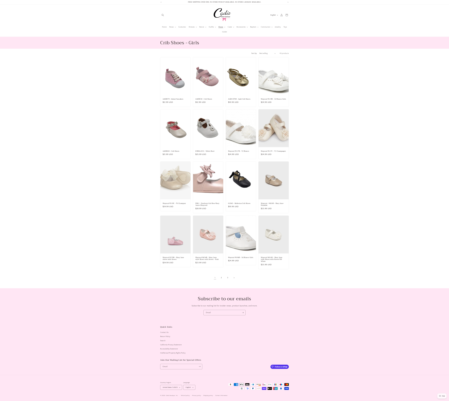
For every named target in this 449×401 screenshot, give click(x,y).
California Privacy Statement (171, 345)
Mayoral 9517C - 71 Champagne (273, 151)
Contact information (221, 395)
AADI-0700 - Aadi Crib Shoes (239, 99)
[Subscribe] (242, 312)
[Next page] (234, 277)
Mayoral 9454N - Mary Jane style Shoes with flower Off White (271, 259)
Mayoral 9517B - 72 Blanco (238, 151)
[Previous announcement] (161, 2)
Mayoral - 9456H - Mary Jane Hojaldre (272, 204)
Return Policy (165, 337)
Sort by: (254, 53)
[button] (162, 15)
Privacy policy (196, 395)
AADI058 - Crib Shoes (203, 99)
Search (163, 341)
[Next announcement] (288, 2)
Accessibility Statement (169, 349)
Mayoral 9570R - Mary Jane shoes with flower (173, 258)
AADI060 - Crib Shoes (171, 151)
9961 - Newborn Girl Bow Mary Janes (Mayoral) (207, 204)
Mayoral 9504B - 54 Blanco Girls (240, 257)
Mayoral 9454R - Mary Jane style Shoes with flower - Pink (207, 258)
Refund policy (185, 395)
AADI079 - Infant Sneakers (173, 99)
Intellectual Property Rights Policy (173, 353)
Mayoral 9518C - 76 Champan (174, 203)
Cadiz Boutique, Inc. (172, 395)
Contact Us (164, 332)
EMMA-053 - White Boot (205, 151)
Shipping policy (208, 395)
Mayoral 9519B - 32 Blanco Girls (273, 99)
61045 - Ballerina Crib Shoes (239, 203)
